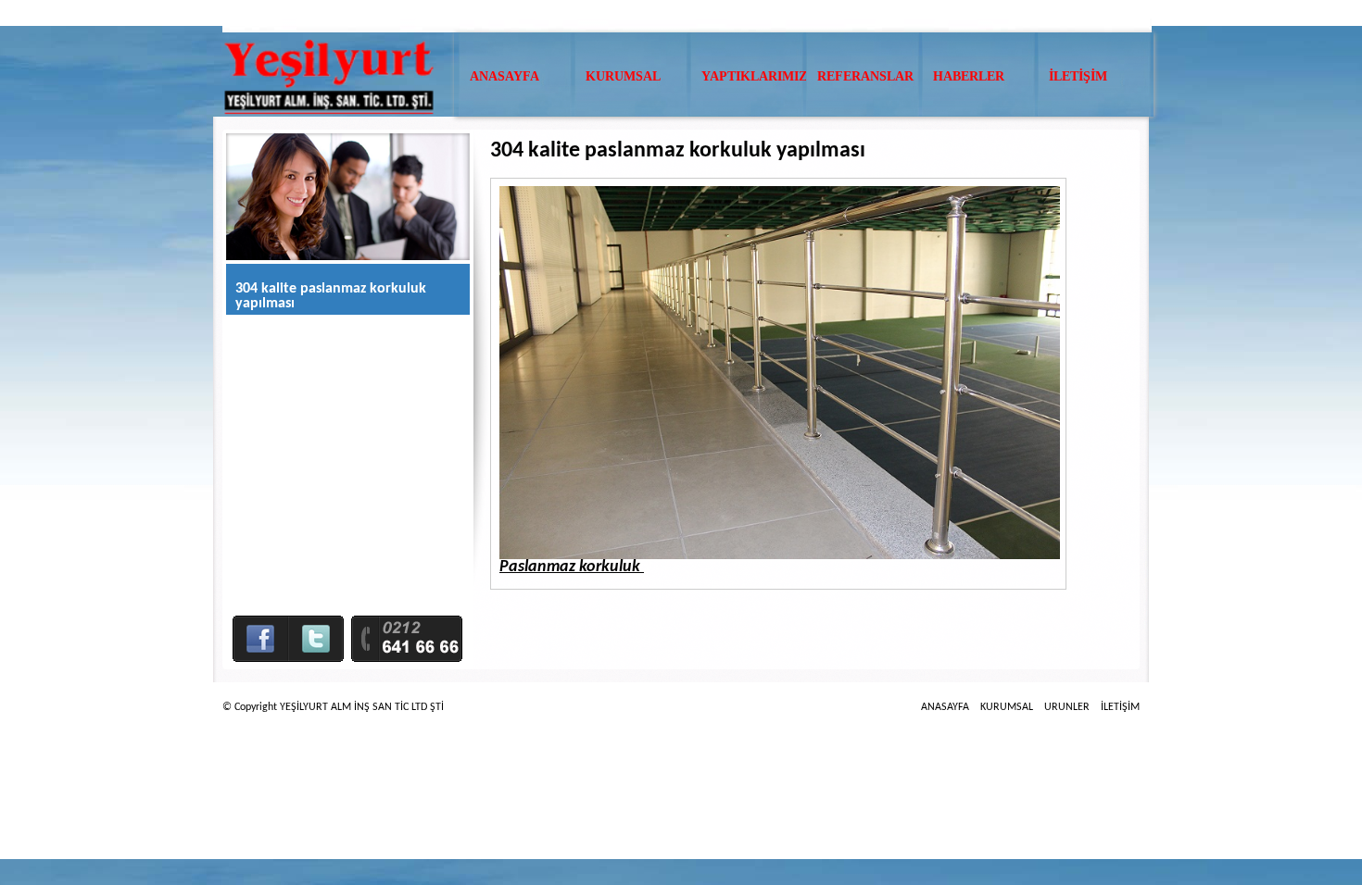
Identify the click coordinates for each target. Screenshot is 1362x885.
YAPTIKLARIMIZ (754, 76)
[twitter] (316, 649)
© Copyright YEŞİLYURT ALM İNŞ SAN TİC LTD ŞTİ (333, 707)
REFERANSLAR (865, 76)
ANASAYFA (504, 76)
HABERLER (968, 76)
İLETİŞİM (1078, 76)
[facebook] (260, 649)
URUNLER (1067, 707)
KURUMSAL (623, 76)
